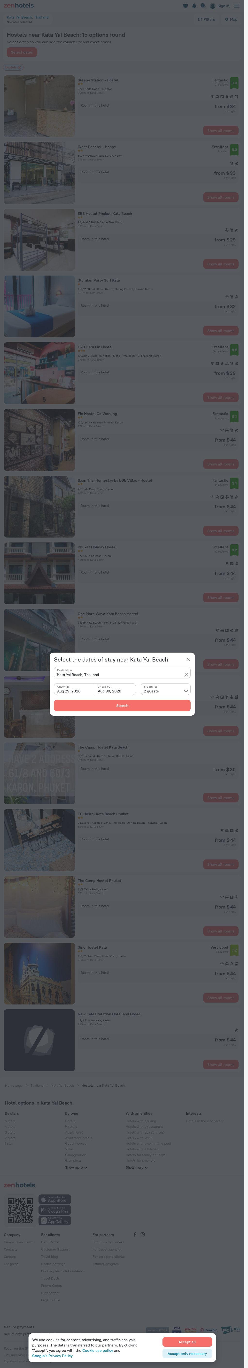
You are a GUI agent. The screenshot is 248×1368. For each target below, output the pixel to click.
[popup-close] (188, 659)
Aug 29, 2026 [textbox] (69, 691)
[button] (186, 674)
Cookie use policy (97, 1350)
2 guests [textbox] (151, 691)
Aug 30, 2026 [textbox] (109, 691)
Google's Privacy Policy (52, 1355)
